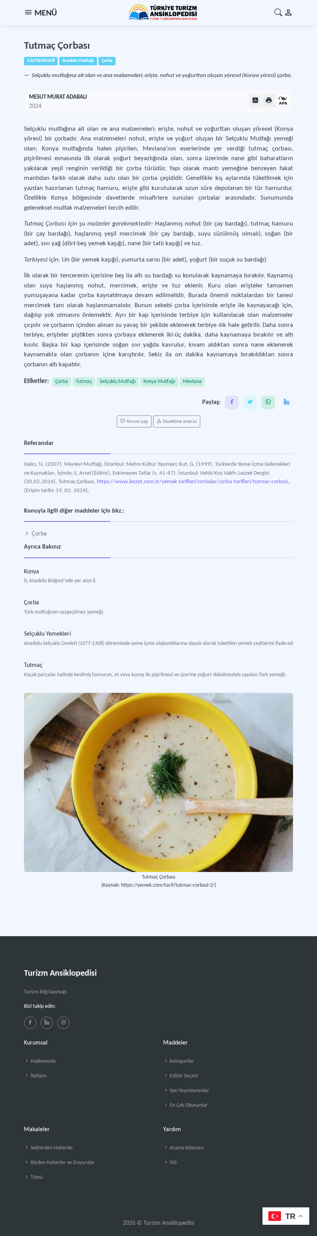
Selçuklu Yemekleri (47, 634)
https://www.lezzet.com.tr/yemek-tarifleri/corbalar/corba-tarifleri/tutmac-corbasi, (193, 482)
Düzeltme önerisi (179, 421)
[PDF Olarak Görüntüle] (255, 100)
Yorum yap (136, 421)
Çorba (61, 382)
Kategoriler (181, 1061)
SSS (173, 1163)
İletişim (37, 1076)
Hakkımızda (42, 1061)
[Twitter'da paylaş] (250, 402)
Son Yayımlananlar (189, 1091)
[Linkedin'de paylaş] (286, 402)
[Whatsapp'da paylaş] (268, 402)
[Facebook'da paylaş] (232, 402)
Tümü (36, 1177)
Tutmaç (84, 382)
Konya (31, 572)
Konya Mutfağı (159, 382)
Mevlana (192, 382)
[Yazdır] (269, 100)
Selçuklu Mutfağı (118, 382)
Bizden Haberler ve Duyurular (62, 1163)
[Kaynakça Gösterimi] (283, 101)
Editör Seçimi (183, 1076)
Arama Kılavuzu (186, 1148)
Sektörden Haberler (51, 1148)
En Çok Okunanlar (188, 1105)
